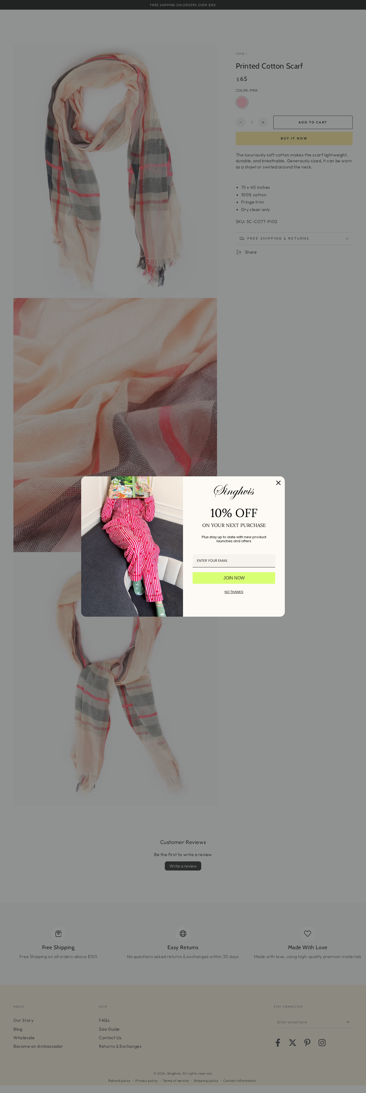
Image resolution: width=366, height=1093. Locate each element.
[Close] (278, 482)
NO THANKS (234, 592)
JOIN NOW (234, 578)
